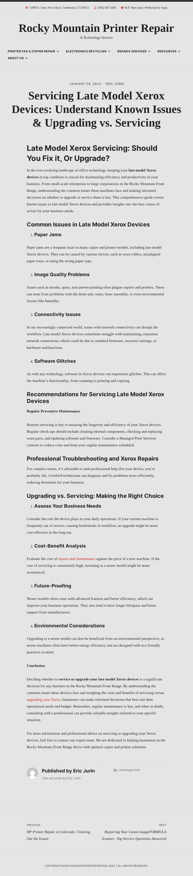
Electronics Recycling (86, 51)
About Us (16, 58)
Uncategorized (129, 770)
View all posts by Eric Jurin (61, 778)
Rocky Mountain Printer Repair (96, 28)
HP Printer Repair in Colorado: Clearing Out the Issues (58, 832)
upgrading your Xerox (44, 699)
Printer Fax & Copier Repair (31, 51)
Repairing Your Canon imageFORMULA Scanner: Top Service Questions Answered (134, 832)
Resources (167, 51)
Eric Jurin (115, 84)
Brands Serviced (132, 51)
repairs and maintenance (76, 559)
